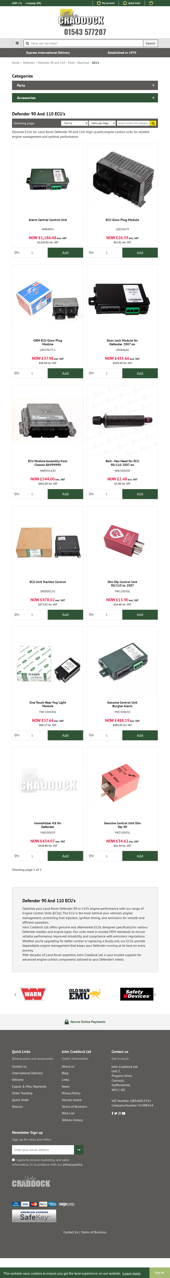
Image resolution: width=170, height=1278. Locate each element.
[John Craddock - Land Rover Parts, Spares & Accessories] (85, 18)
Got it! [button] (159, 1272)
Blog (65, 1073)
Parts (71, 63)
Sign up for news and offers (31, 1139)
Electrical (83, 63)
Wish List (68, 1113)
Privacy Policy (71, 1093)
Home (15, 63)
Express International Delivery (48, 52)
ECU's (95, 63)
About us (68, 1066)
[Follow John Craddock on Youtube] (123, 1113)
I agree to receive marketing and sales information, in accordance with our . (47, 1162)
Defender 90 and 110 (51, 63)
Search (150, 43)
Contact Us (70, 1232)
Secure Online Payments (87, 1022)
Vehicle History (72, 1120)
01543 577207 (85, 31)
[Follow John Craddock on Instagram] (119, 1113)
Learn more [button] (132, 1273)
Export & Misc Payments (29, 1086)
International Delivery (27, 1073)
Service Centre (72, 1100)
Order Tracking (22, 1093)
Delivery (17, 1080)
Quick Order (134, 3)
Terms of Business (74, 1106)
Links (65, 1080)
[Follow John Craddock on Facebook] (112, 1113)
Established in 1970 (122, 52)
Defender (29, 63)
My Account (108, 3)
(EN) (33, 3)
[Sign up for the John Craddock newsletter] (78, 1149)
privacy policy (72, 1164)
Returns (17, 1106)
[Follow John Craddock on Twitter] (115, 1113)
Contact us (19, 1066)
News (66, 1086)
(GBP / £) (17, 3)
